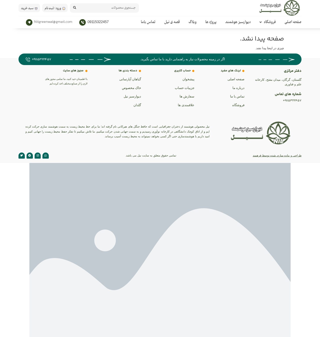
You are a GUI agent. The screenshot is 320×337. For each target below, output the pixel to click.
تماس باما (148, 22)
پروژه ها (211, 22)
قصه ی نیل (172, 22)
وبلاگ (193, 22)
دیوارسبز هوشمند (238, 22)
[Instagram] (38, 156)
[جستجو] (74, 8)
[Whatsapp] (45, 156)
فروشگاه (270, 22)
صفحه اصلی (293, 22)
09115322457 (98, 22)
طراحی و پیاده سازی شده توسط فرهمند (277, 155)
